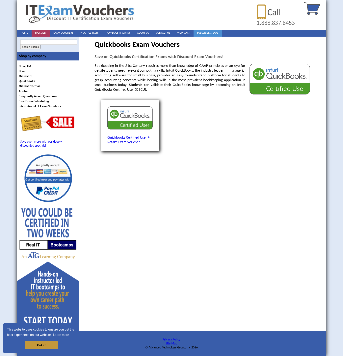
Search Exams (30, 46)
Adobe (23, 91)
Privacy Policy (171, 339)
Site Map (171, 343)
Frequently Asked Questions (38, 96)
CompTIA (25, 66)
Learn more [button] (61, 335)
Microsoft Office (29, 86)
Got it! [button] (41, 345)
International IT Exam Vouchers (40, 106)
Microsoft (25, 76)
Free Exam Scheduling (34, 101)
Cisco (22, 71)
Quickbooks (27, 81)
